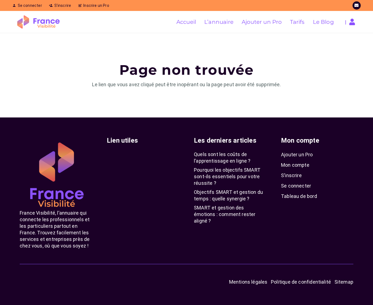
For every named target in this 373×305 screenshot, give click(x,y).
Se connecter (296, 186)
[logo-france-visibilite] (38, 22)
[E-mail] (357, 5)
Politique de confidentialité (301, 282)
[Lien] (353, 22)
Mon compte (295, 165)
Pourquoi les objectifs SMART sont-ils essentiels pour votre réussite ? (227, 176)
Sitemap (343, 282)
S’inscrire (291, 175)
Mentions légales (248, 282)
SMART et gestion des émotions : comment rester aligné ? (225, 214)
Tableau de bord (299, 196)
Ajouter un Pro (297, 154)
